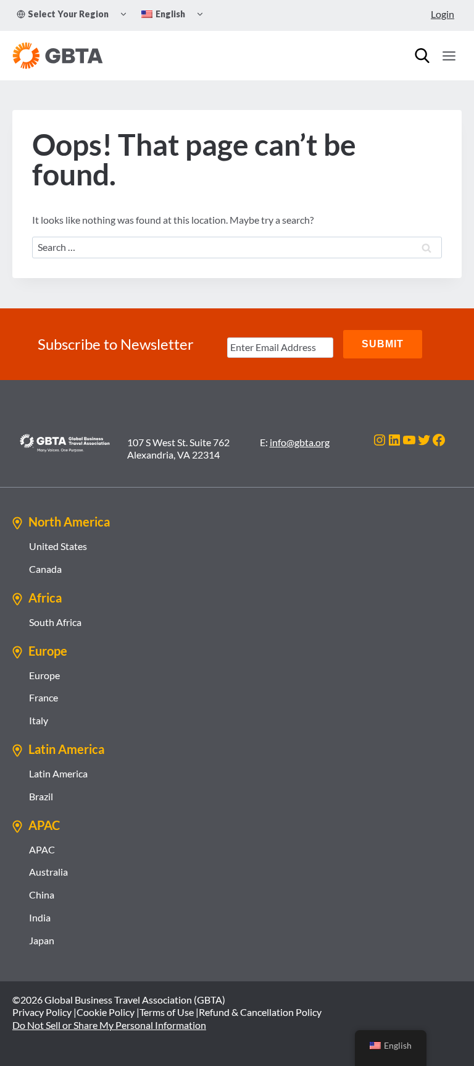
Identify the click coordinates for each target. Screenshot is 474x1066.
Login (442, 14)
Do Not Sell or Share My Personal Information (109, 1025)
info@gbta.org (300, 442)
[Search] (422, 55)
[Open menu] (449, 55)
